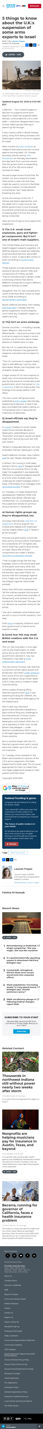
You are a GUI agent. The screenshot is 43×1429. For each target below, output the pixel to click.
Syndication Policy (11, 1387)
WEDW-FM (8, 1270)
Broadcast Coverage (12, 1374)
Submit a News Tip (11, 1322)
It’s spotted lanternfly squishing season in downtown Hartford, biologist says (23, 960)
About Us (8, 1276)
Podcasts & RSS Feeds (13, 1331)
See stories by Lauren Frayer (26, 883)
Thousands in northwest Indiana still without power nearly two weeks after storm (18, 1083)
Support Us (8, 1317)
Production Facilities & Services (16, 1397)
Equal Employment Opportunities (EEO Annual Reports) (19, 1355)
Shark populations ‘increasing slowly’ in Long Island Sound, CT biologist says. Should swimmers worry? (23, 988)
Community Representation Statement (19, 1340)
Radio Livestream (11, 1336)
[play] (3, 1426)
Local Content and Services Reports (18, 1401)
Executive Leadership (12, 1285)
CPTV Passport (10, 1349)
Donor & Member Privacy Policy (16, 1360)
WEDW (17, 1268)
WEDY (23, 1268)
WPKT (20, 1270)
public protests (25, 146)
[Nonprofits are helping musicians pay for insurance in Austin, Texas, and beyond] (20, 1120)
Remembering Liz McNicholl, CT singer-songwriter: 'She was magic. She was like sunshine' (23, 948)
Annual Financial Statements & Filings (18, 1369)
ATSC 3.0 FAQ (22, 1272)
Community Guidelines (13, 1345)
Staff (6, 1290)
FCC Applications (10, 1383)
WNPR (15, 1270)
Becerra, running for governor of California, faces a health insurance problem (19, 1212)
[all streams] (40, 1426)
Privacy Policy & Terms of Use (15, 1364)
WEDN (12, 1268)
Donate (35, 6)
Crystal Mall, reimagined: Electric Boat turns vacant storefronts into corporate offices (20, 974)
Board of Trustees (11, 1294)
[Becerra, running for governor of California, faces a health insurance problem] (20, 1191)
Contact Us (8, 1313)
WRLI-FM (26, 1270)
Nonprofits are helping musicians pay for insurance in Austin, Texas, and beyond (19, 1141)
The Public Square (11, 1406)
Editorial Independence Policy (15, 1392)
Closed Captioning (11, 1378)
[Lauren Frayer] (7, 872)
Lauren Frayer (18, 41)
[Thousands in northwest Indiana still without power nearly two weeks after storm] (20, 1062)
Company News (10, 1281)
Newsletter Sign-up (11, 1327)
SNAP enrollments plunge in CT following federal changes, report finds (23, 1001)
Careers (7, 1308)
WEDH (6, 1268)
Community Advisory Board (15, 1299)
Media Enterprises (11, 1304)
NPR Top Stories (18, 853)
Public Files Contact (10, 1272)
